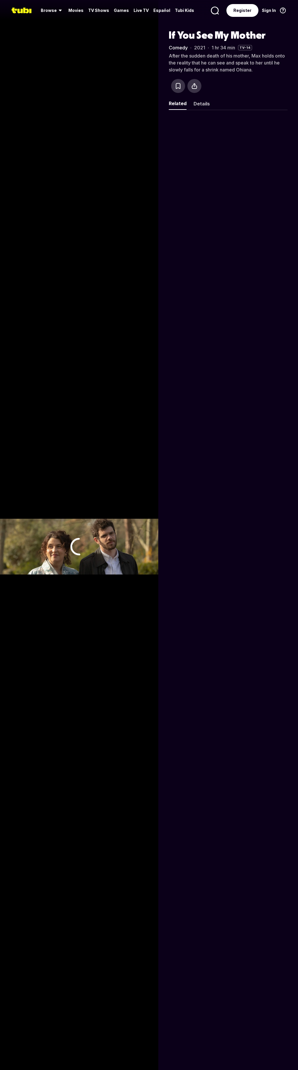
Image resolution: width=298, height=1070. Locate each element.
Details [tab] (202, 104)
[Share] (194, 86)
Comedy (178, 48)
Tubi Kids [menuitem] (184, 10)
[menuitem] (52, 10)
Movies (76, 10)
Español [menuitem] (161, 10)
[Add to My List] (178, 86)
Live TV (141, 10)
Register (242, 10)
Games (121, 10)
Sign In (269, 10)
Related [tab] (178, 103)
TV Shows (98, 10)
